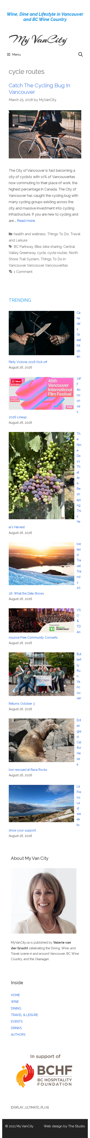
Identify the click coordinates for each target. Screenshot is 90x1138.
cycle (41, 253)
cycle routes (57, 253)
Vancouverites (56, 265)
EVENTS (16, 1021)
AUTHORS (18, 1034)
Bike (38, 247)
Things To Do (58, 234)
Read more (26, 221)
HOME (15, 995)
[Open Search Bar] (80, 54)
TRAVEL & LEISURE (24, 1015)
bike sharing (52, 247)
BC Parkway (23, 247)
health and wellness (30, 234)
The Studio (76, 1126)
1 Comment (23, 272)
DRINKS (16, 1028)
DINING (16, 1008)
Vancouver (35, 265)
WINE (15, 1001)
